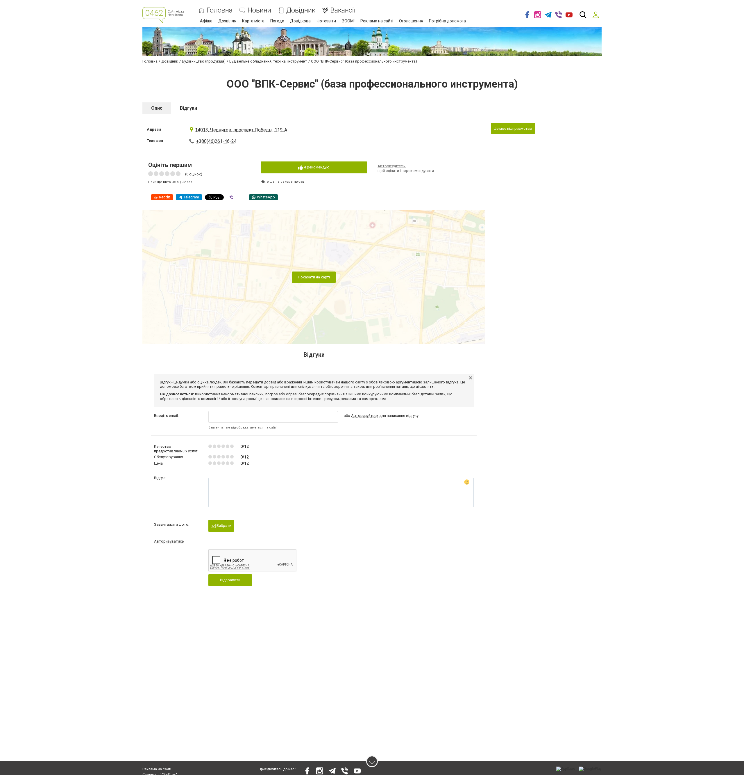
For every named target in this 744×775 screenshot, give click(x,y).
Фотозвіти (326, 21)
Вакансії (342, 10)
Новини (259, 10)
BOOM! (348, 21)
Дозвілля (227, 21)
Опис (156, 108)
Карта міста (253, 21)
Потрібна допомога (447, 21)
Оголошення (411, 21)
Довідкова (300, 21)
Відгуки (188, 108)
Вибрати (223, 525)
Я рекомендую (316, 167)
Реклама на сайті (376, 21)
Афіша (206, 21)
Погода (277, 21)
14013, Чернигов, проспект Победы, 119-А (241, 130)
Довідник (300, 10)
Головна (220, 10)
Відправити (230, 580)
